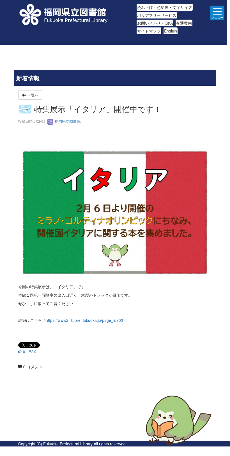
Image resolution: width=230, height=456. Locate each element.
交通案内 (184, 23)
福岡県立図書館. (67, 121)
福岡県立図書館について (39, 437)
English (170, 31)
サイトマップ (149, 31)
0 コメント (32, 366)
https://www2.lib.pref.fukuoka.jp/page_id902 (84, 320)
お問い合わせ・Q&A (155, 23)
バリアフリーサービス (156, 15)
